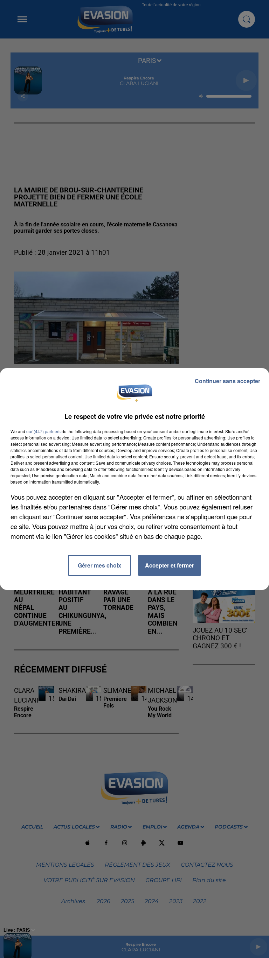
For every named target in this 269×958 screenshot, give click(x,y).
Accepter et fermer (169, 565)
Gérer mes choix (99, 565)
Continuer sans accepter (227, 381)
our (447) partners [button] (43, 431)
